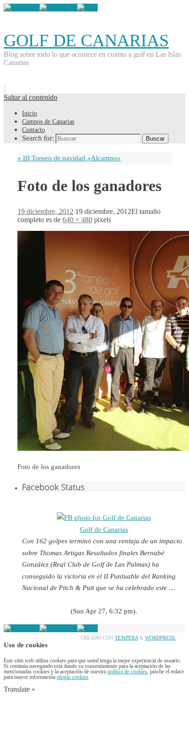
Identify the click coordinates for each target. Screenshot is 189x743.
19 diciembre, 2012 (45, 211)
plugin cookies (73, 677)
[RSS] (87, 7)
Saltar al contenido (30, 97)
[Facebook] (58, 7)
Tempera (126, 637)
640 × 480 (77, 220)
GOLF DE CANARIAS (86, 40)
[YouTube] (21, 7)
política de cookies (127, 671)
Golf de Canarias (104, 529)
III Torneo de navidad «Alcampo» (69, 158)
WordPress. (160, 637)
